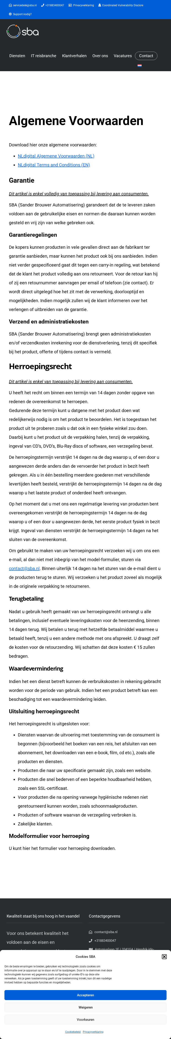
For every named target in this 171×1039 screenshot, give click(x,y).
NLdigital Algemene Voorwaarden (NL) (56, 156)
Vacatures (123, 55)
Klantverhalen (74, 55)
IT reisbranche (43, 55)
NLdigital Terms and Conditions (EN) (54, 165)
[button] (164, 956)
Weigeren (86, 1007)
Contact (146, 56)
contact (138, 282)
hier (26, 848)
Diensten (17, 55)
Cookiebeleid (73, 1031)
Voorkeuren (85, 1020)
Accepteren (85, 995)
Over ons (100, 55)
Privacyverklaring (93, 1031)
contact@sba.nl (24, 568)
